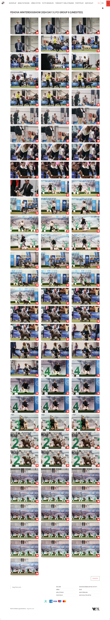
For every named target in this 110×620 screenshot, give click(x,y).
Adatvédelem (83, 592)
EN (102, 3)
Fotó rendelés (48, 3)
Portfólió (79, 3)
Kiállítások (60, 592)
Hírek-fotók (36, 3)
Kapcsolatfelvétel (85, 595)
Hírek (57, 589)
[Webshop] (108, 3)
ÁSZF (80, 589)
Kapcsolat (89, 3)
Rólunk (58, 586)
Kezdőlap (12, 3)
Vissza (95, 578)
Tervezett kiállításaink (64, 3)
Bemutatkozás (23, 3)
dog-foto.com (16, 587)
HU (99, 3)
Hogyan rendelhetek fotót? (88, 586)
